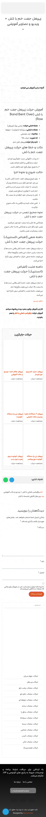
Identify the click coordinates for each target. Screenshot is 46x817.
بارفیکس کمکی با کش (23, 313)
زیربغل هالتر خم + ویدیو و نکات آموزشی (13, 373)
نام (42, 561)
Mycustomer (28, 813)
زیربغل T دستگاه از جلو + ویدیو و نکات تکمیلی (33, 415)
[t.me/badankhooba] (33, 791)
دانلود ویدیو (38, 301)
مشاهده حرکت (36, 378)
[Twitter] (14, 799)
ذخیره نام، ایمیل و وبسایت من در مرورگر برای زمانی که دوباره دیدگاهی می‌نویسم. (24, 588)
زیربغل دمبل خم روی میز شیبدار (34, 373)
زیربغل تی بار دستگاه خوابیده (15, 415)
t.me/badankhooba (20, 791)
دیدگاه (40, 527)
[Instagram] (32, 799)
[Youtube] (23, 799)
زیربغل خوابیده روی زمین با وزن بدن (15, 458)
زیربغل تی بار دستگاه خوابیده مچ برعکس (34, 458)
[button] (23, 92)
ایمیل (41, 573)
